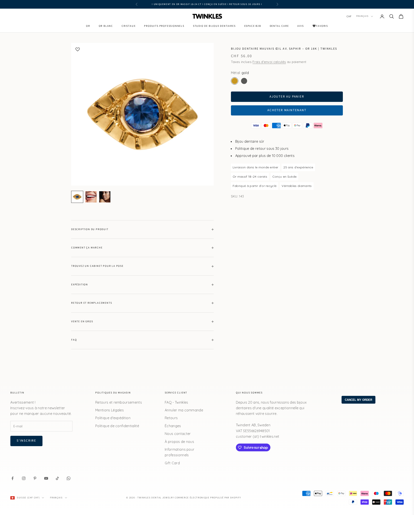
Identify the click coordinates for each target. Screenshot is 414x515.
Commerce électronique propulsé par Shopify (208, 497)
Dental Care (279, 26)
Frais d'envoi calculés (269, 62)
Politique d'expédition (112, 418)
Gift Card (172, 463)
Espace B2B (252, 26)
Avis (300, 26)
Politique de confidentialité (117, 426)
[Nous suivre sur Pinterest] (35, 478)
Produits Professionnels (164, 26)
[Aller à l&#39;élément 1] (77, 197)
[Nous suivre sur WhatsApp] (68, 478)
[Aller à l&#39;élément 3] (105, 197)
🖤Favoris (320, 26)
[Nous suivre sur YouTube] (46, 478)
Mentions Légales (109, 410)
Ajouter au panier (287, 96)
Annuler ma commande (184, 410)
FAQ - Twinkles (176, 402)
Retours (171, 418)
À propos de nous (179, 441)
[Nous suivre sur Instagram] (24, 478)
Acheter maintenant (286, 110)
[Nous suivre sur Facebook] (12, 478)
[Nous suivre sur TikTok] (57, 478)
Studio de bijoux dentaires (214, 26)
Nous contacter (178, 433)
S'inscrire (26, 440)
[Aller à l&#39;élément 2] (91, 197)
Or (88, 26)
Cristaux (128, 26)
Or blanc (106, 26)
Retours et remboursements (118, 402)
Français (362, 16)
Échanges (173, 426)
